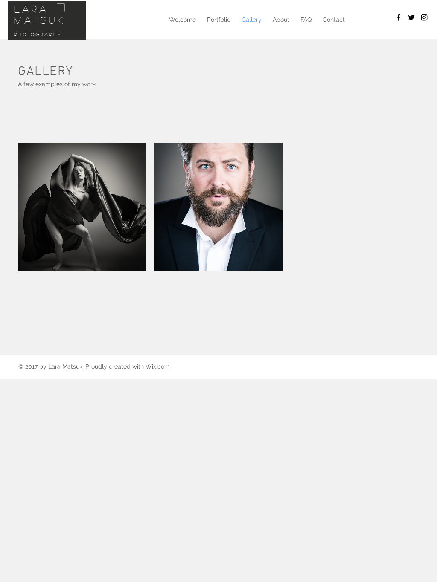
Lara (31, 9)
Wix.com (158, 366)
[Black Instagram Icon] (424, 17)
